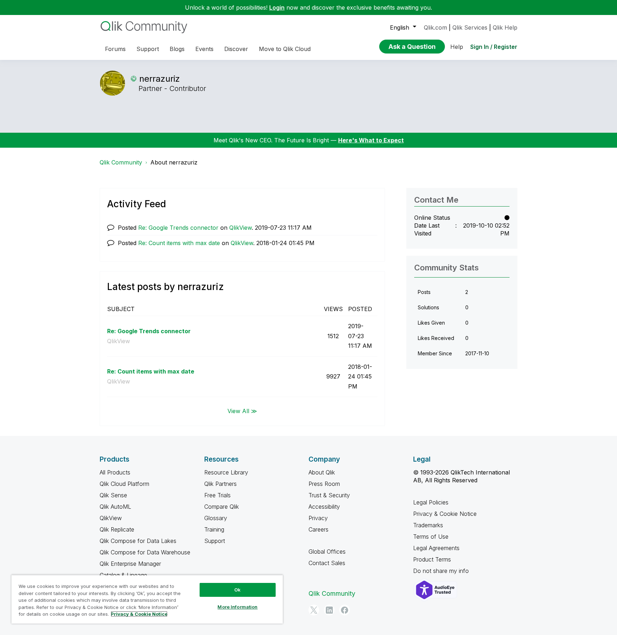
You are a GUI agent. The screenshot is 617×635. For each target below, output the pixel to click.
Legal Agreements (436, 548)
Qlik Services (469, 27)
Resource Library (226, 472)
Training (214, 529)
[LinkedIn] (329, 610)
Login (277, 7)
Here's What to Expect (371, 140)
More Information (237, 607)
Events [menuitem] (204, 48)
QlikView (240, 227)
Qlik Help (505, 27)
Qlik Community (121, 162)
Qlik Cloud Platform (124, 483)
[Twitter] (313, 610)
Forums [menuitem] (115, 48)
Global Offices (327, 551)
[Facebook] (344, 610)
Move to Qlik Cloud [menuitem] (285, 48)
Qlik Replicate (117, 529)
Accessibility (324, 506)
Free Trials (217, 495)
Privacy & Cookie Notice (445, 513)
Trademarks (428, 525)
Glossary (215, 518)
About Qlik (321, 472)
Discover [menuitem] (236, 48)
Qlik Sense (113, 495)
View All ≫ (242, 411)
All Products (115, 472)
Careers (318, 529)
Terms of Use (430, 536)
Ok (237, 590)
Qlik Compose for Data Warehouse (145, 552)
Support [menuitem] (147, 48)
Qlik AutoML (115, 506)
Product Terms (432, 559)
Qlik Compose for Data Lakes (138, 540)
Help (456, 46)
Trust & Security (329, 495)
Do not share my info (442, 570)
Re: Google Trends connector (178, 227)
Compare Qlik (221, 506)
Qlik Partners (220, 483)
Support (214, 540)
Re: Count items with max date (179, 243)
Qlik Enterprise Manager (130, 563)
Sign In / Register (493, 46)
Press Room (324, 483)
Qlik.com (435, 27)
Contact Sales (326, 563)
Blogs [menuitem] (177, 48)
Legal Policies (430, 502)
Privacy (318, 518)
